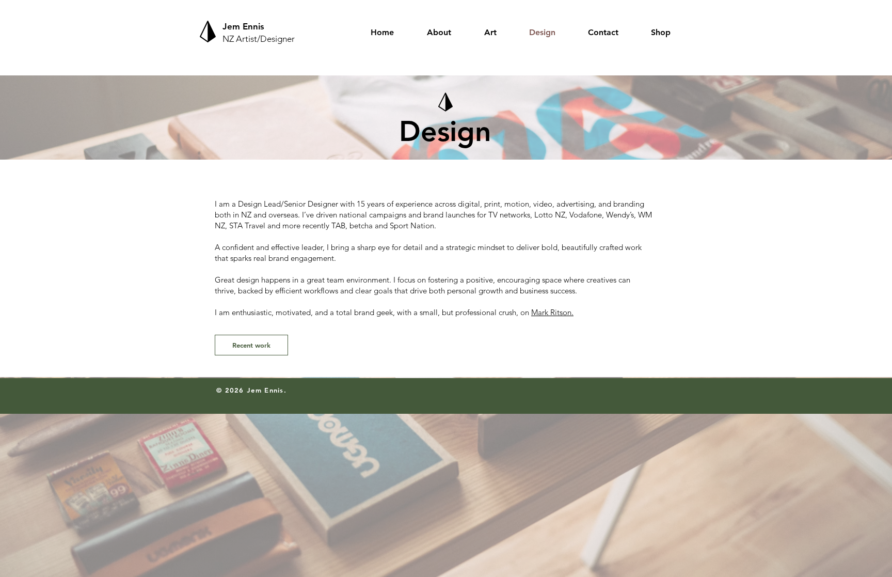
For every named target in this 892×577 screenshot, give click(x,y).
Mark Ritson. (552, 312)
